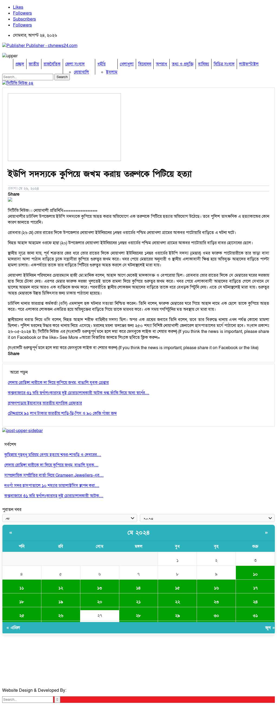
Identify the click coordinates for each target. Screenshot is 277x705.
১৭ (255, 588)
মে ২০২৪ (138, 533)
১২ (60, 588)
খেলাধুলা (127, 64)
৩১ (255, 616)
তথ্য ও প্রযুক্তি (182, 64)
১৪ (138, 588)
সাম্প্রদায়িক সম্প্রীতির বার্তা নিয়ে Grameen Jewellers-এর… (54, 475)
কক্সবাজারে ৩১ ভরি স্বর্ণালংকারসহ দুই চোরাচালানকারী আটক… (53, 496)
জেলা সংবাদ (75, 64)
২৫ (21, 616)
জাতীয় (34, 64)
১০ (255, 574)
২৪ (255, 602)
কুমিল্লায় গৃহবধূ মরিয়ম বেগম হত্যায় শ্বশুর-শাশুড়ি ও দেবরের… (52, 455)
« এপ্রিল (13, 628)
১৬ (216, 588)
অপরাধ (161, 64)
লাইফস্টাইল (249, 64)
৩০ (216, 616)
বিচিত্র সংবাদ (224, 64)
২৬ (60, 616)
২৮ (138, 616)
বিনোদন (144, 64)
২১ (138, 602)
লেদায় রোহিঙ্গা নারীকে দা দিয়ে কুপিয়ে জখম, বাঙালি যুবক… (51, 465)
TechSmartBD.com (85, 690)
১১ (21, 588)
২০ (99, 602)
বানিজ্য (203, 64)
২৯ (177, 616)
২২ (177, 602)
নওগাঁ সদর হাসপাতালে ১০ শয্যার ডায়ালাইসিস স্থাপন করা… (51, 486)
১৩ (99, 588)
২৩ (216, 602)
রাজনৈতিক (52, 64)
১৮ (21, 602)
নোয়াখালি (81, 72)
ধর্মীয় (101, 64)
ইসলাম (111, 72)
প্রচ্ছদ (19, 64)
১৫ (177, 588)
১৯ (60, 602)
